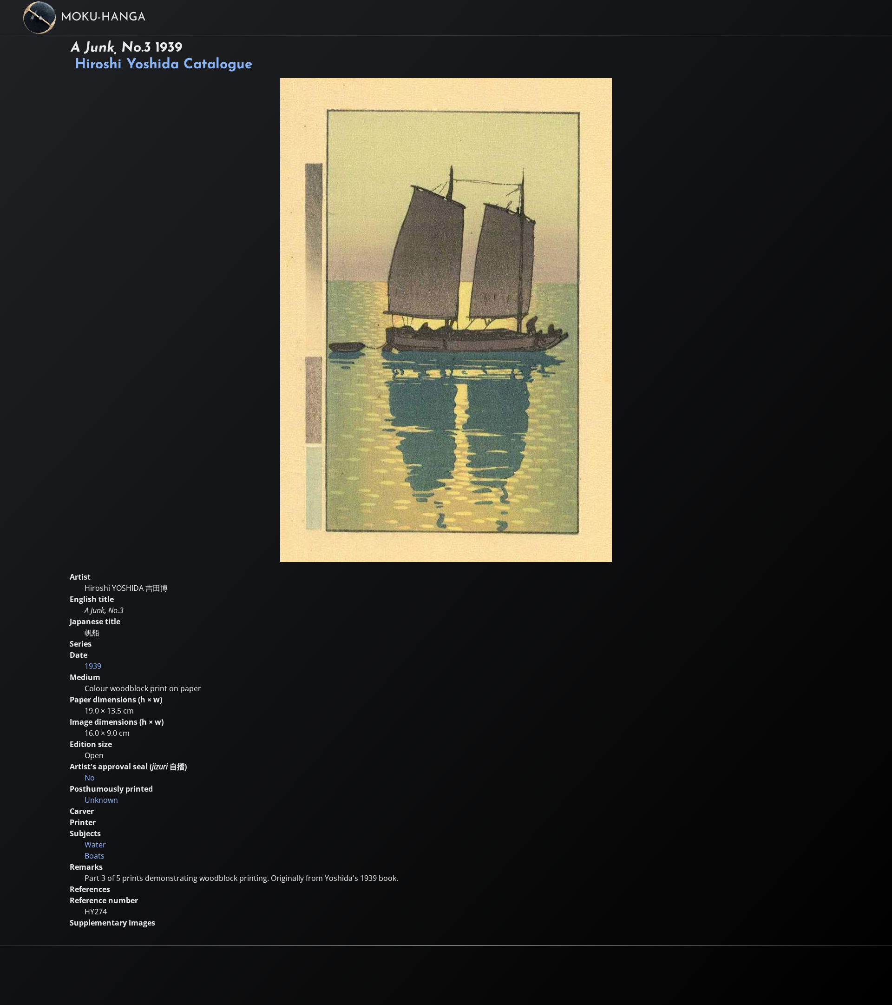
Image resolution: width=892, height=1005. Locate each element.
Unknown (101, 800)
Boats (95, 856)
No (90, 778)
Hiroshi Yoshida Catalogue (164, 65)
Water (95, 845)
